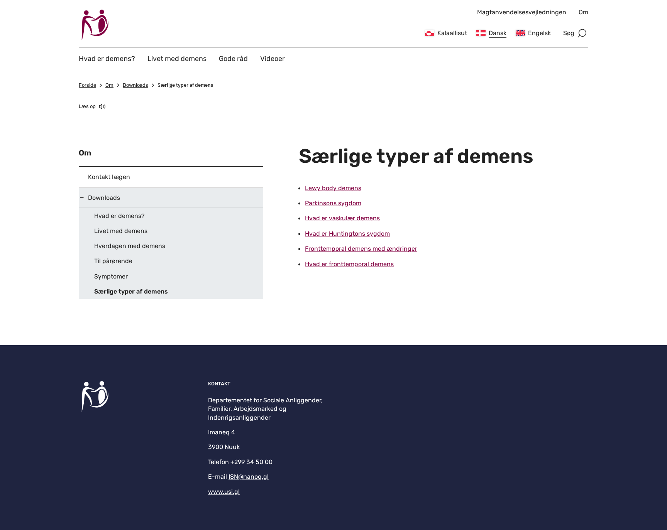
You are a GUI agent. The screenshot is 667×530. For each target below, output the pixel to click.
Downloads (135, 85)
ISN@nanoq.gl (249, 476)
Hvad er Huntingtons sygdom (347, 233)
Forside (87, 85)
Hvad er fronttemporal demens (349, 264)
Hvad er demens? (107, 58)
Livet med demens (177, 58)
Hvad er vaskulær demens (342, 218)
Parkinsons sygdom (333, 203)
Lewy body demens (333, 188)
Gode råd (233, 58)
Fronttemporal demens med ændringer (361, 248)
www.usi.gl (224, 491)
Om (583, 12)
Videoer (272, 58)
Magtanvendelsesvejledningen (521, 12)
